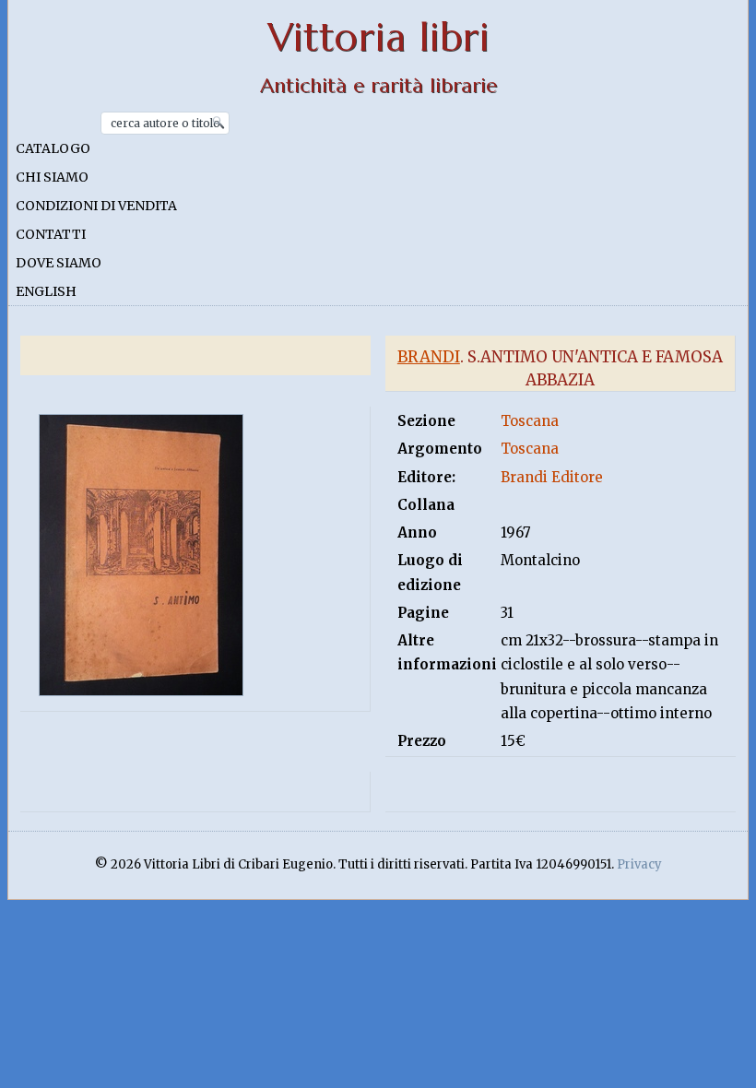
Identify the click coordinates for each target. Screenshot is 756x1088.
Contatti (51, 234)
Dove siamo (58, 262)
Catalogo (53, 148)
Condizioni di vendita (96, 205)
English (46, 291)
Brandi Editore (552, 477)
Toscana (530, 421)
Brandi (428, 357)
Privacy (639, 864)
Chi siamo (52, 177)
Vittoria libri (378, 37)
